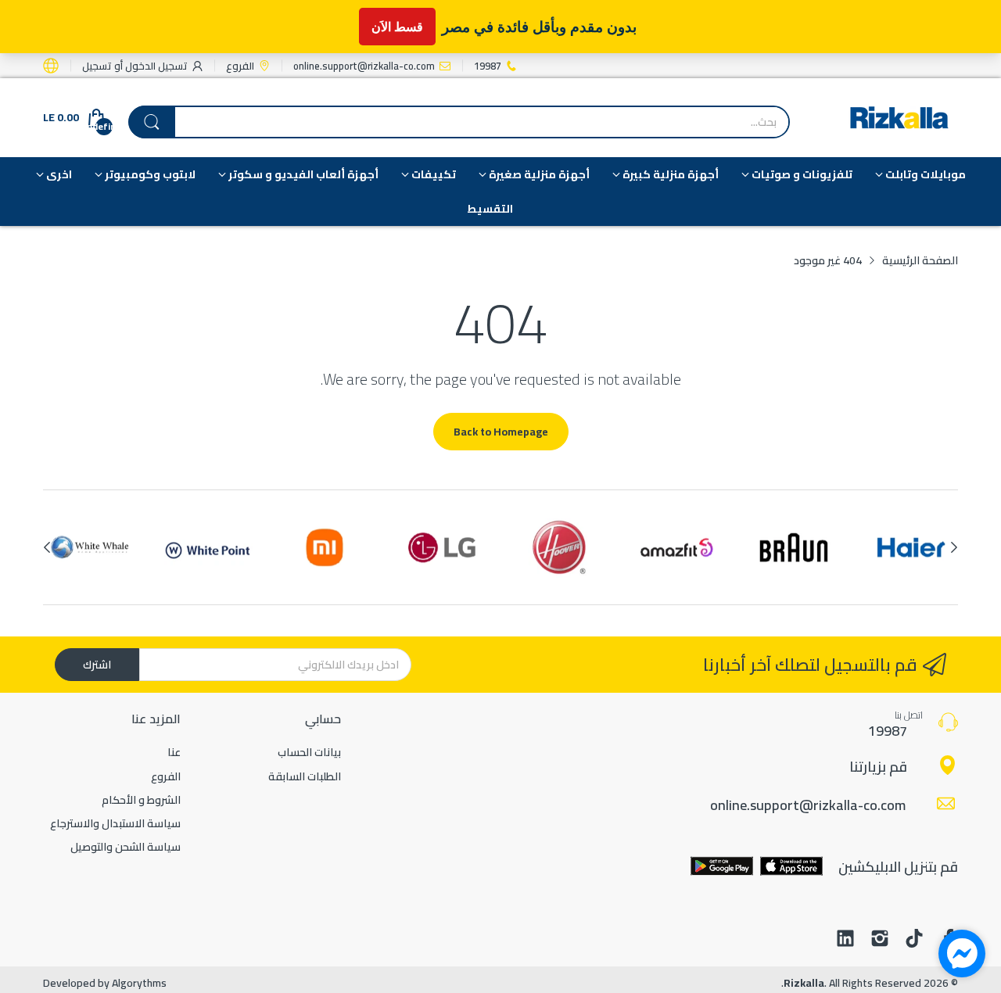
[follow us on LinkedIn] (845, 940)
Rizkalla (804, 983)
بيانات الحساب (309, 752)
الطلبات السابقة (304, 776)
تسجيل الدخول (155, 65)
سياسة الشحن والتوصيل (125, 847)
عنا (174, 752)
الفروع (166, 776)
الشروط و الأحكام (141, 800)
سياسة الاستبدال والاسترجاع (115, 823)
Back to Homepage (501, 431)
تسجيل (97, 65)
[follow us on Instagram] (879, 940)
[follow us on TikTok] (914, 940)
